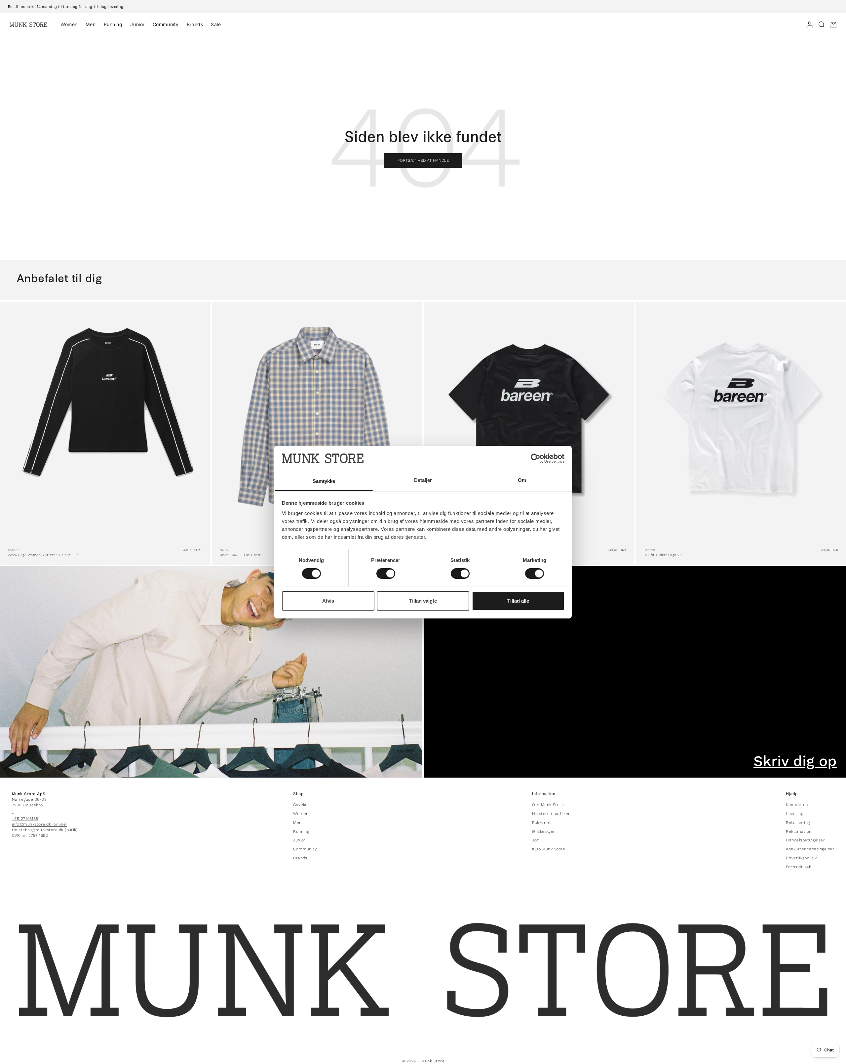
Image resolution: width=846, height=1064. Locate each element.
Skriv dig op (795, 761)
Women (69, 24)
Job (535, 840)
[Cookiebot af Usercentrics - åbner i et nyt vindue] (535, 458)
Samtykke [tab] (324, 481)
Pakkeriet (541, 822)
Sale (216, 24)
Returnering (798, 822)
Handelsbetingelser (805, 840)
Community (166, 24)
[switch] (385, 573)
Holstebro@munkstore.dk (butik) (45, 830)
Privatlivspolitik (801, 858)
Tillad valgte (423, 601)
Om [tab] (522, 480)
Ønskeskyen (544, 831)
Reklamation (798, 831)
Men (91, 24)
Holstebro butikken (551, 813)
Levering (794, 813)
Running (113, 24)
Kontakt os (797, 804)
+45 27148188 (25, 818)
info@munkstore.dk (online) (39, 824)
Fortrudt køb (798, 867)
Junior (137, 24)
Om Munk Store (548, 804)
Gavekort (302, 804)
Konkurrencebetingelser (810, 849)
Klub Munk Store (548, 849)
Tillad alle (518, 601)
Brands (195, 24)
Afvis (328, 601)
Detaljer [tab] (423, 480)
